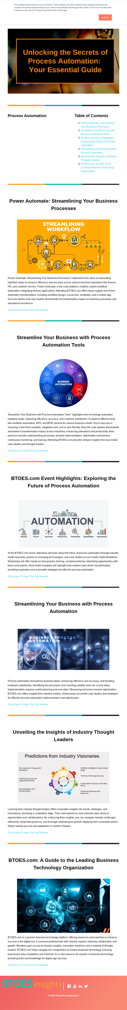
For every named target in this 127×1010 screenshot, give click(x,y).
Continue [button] (105, 17)
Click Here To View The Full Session (28, 310)
